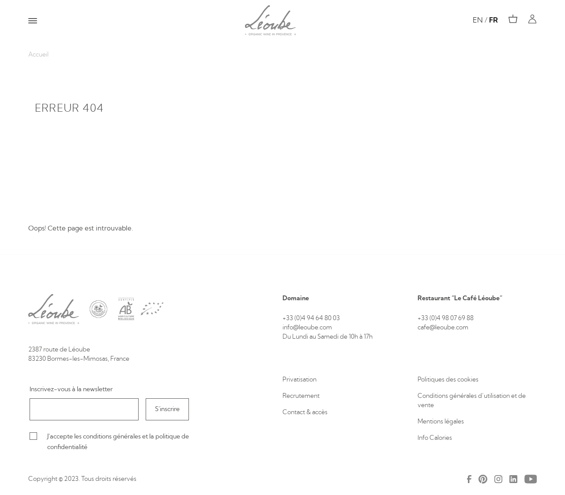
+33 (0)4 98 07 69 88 (446, 318)
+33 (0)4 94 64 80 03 (311, 318)
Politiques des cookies (449, 380)
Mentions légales (441, 422)
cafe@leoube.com (443, 328)
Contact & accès (305, 412)
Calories (440, 438)
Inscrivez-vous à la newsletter (71, 389)
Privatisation (299, 380)
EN (478, 20)
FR (493, 20)
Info (423, 438)
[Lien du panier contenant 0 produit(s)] (512, 19)
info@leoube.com (307, 328)
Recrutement (301, 396)
